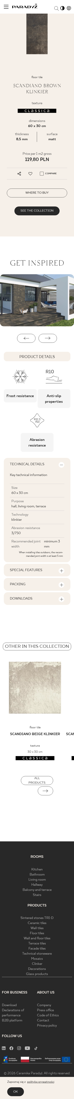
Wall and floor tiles (37, 938)
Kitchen (37, 870)
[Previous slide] (28, 790)
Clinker (37, 964)
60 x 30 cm (37, 126)
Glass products (37, 974)
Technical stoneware (37, 954)
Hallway (37, 885)
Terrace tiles (37, 944)
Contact (43, 1021)
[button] (26, 338)
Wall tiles (37, 928)
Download (9, 1005)
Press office (45, 1010)
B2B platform (12, 1021)
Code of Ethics (48, 1015)
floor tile (35, 727)
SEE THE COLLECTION (37, 211)
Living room (37, 880)
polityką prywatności (40, 1082)
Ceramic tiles (37, 923)
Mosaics (37, 959)
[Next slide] (45, 790)
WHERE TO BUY (37, 193)
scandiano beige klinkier (35, 734)
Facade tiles (37, 949)
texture (35, 746)
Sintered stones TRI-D (37, 918)
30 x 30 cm (35, 752)
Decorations (37, 969)
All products (37, 780)
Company (44, 1005)
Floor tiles (37, 933)
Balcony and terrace (37, 890)
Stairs (37, 895)
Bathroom (37, 875)
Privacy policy (47, 1026)
